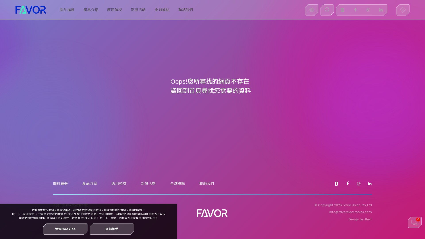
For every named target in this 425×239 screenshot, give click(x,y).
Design (354, 219)
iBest (368, 219)
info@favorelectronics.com (350, 212)
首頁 (195, 90)
